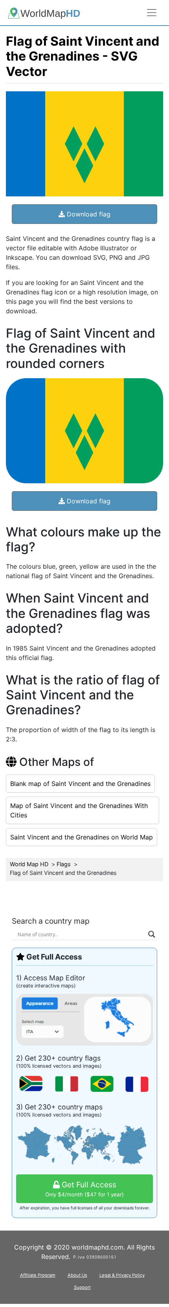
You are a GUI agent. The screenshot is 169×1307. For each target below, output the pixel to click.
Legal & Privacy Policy (122, 1275)
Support (82, 1287)
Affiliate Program (37, 1275)
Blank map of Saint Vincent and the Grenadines (80, 784)
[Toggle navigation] (152, 12)
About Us (77, 1275)
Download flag (87, 214)
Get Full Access (84, 1189)
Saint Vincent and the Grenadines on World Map (81, 837)
